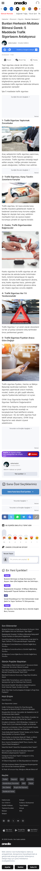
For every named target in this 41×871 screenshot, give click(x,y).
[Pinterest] (23, 821)
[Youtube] (18, 821)
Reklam (4, 811)
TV (6, 595)
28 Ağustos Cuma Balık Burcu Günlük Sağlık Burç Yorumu (21, 610)
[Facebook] (8, 821)
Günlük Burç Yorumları (11, 783)
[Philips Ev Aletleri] (11, 9)
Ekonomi (13, 19)
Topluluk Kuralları (8, 808)
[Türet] (36, 9)
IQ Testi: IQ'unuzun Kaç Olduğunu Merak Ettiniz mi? (20, 769)
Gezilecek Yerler (8, 791)
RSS (20, 811)
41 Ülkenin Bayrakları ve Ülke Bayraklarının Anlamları (20, 761)
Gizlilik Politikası (7, 805)
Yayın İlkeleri (23, 805)
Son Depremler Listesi (9, 703)
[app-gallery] (33, 830)
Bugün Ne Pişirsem (20, 787)
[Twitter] (13, 821)
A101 (23, 783)
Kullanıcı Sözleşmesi (26, 803)
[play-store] (20, 830)
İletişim (4, 813)
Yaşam (7, 575)
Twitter (5, 779)
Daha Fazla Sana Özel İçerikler (19, 492)
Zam (22, 779)
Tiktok (31, 783)
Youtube (30, 779)
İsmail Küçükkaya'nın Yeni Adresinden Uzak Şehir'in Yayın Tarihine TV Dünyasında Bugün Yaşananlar (21, 600)
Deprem (14, 779)
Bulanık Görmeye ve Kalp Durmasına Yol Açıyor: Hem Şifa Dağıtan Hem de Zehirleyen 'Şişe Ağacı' (21, 580)
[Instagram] (4, 821)
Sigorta (20, 19)
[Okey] (17, 9)
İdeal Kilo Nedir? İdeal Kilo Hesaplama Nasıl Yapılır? (19, 747)
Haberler (5, 19)
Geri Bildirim (6, 803)
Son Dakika (6, 787)
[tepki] (4, 538)
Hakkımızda (6, 800)
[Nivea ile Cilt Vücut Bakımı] (5, 9)
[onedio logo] (19, 843)
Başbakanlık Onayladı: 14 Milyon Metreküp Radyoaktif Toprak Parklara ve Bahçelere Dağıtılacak (20, 590)
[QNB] (30, 9)
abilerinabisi (18, 43)
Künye (21, 808)
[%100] (23, 9)
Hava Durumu (6, 700)
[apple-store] (8, 830)
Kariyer (21, 800)
